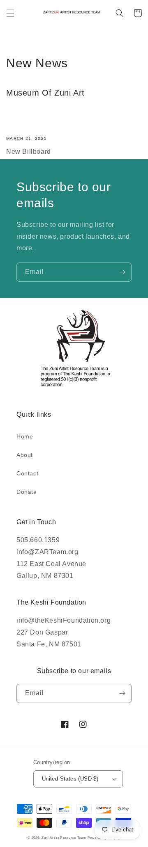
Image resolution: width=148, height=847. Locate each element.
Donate (26, 492)
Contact (27, 473)
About (24, 455)
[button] (10, 13)
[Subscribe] (122, 272)
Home (24, 436)
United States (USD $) (70, 779)
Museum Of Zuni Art (45, 92)
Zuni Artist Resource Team (64, 838)
